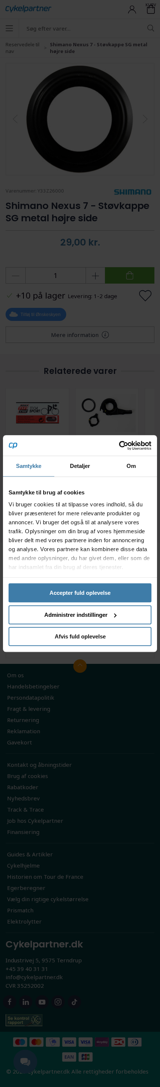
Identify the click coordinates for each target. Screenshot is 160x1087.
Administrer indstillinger (76, 615)
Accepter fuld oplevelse (80, 593)
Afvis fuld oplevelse (80, 636)
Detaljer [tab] (80, 466)
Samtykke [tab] (29, 466)
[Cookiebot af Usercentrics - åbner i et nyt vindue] (118, 445)
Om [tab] (131, 466)
